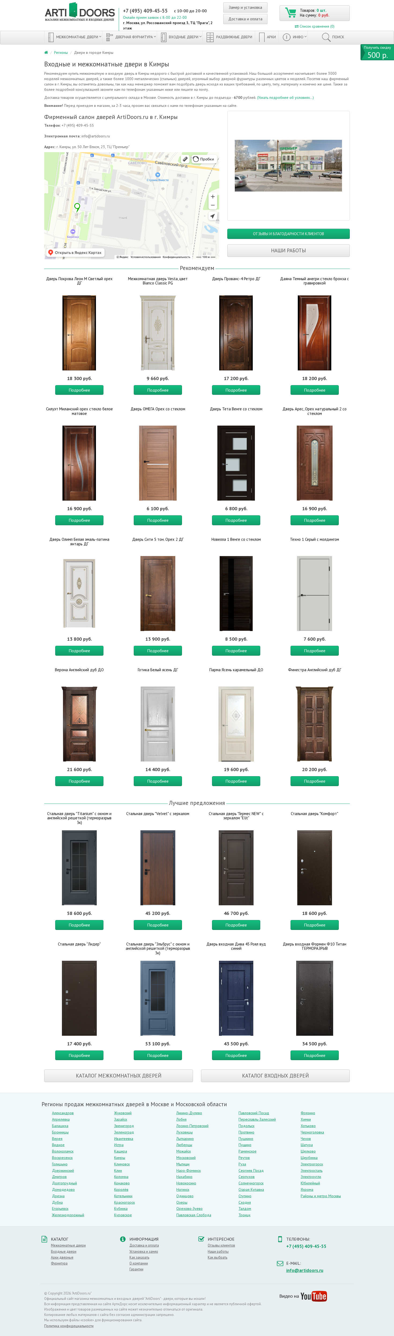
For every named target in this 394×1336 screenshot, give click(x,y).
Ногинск (182, 1189)
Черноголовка (312, 1132)
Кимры (119, 1157)
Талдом (245, 1208)
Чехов (306, 1138)
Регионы (61, 52)
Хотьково (308, 1125)
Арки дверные (62, 1257)
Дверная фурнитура (133, 37)
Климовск (122, 1164)
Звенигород (124, 1125)
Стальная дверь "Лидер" (79, 944)
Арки (271, 37)
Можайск (183, 1151)
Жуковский (123, 1112)
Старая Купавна (251, 1189)
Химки (306, 1119)
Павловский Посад (254, 1112)
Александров (63, 1112)
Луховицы (184, 1132)
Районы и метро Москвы (321, 1196)
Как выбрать (217, 1257)
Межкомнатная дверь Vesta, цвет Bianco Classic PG (158, 281)
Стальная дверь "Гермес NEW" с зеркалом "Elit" (236, 816)
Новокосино (186, 1183)
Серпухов (247, 1176)
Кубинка (121, 1208)
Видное (58, 1144)
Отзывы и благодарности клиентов (288, 233)
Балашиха (60, 1125)
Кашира (120, 1151)
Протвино (246, 1132)
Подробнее (79, 390)
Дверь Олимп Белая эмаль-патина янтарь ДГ (79, 541)
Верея (57, 1138)
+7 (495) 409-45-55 (145, 10)
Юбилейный (310, 1183)
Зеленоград (124, 1132)
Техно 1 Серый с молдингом (314, 539)
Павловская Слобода (193, 1215)
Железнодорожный (68, 1215)
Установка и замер (143, 1251)
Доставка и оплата (245, 18)
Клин (118, 1170)
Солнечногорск (251, 1183)
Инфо (297, 37)
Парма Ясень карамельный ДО (236, 669)
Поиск (338, 37)
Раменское (248, 1151)
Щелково (308, 1151)
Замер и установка (245, 7)
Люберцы (184, 1144)
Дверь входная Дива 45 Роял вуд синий (236, 946)
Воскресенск (62, 1157)
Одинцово (185, 1196)
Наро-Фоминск (188, 1170)
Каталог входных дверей (275, 1075)
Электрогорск (312, 1164)
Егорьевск (60, 1208)
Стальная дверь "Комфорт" (314, 813)
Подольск (246, 1125)
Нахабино (184, 1176)
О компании (138, 1263)
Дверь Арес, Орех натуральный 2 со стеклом (315, 411)
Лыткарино (185, 1138)
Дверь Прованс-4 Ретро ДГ (236, 278)
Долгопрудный (64, 1183)
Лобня (181, 1119)
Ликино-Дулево (189, 1112)
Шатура (307, 1144)
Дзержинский (63, 1170)
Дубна (57, 1202)
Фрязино (308, 1112)
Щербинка (309, 1157)
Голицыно (60, 1164)
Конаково (122, 1183)
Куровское (123, 1215)
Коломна (121, 1176)
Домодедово (63, 1189)
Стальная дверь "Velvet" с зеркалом (157, 813)
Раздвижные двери (233, 37)
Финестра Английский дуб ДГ (314, 669)
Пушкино (246, 1138)
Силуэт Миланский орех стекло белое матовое (79, 411)
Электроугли (311, 1176)
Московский (186, 1157)
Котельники (123, 1196)
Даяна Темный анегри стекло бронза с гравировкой (314, 281)
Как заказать (139, 1257)
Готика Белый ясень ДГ (158, 669)
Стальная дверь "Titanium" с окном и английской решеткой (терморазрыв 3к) (79, 818)
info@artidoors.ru (304, 1270)
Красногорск (124, 1202)
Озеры (181, 1202)
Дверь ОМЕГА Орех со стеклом (158, 408)
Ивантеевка (123, 1138)
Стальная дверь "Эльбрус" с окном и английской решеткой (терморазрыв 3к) (158, 948)
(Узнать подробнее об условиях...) (285, 97)
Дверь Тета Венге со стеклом (236, 408)
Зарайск (120, 1119)
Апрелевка (61, 1119)
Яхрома (307, 1189)
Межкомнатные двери (76, 37)
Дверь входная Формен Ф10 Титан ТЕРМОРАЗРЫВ (314, 946)
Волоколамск (62, 1151)
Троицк (244, 1215)
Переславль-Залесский (257, 1119)
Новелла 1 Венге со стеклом (236, 539)
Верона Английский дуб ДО (79, 669)
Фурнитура (59, 1263)
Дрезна (58, 1196)
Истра (119, 1144)
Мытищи (182, 1164)
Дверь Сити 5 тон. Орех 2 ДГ (158, 539)
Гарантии (136, 1269)
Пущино (245, 1144)
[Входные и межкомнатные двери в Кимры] (288, 166)
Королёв (121, 1189)
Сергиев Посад (251, 1170)
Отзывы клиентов (221, 1245)
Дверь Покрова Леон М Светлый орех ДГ (79, 281)
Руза (242, 1164)
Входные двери (183, 37)
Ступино (245, 1196)
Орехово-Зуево (189, 1208)
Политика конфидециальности (69, 1325)
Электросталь (311, 1170)
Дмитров (59, 1176)
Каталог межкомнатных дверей (118, 1075)
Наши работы (288, 250)
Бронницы (60, 1132)
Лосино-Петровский (192, 1125)
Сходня (245, 1202)
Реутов (244, 1157)
